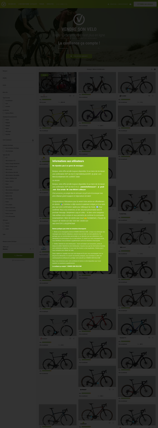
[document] (79, 214)
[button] (105, 159)
